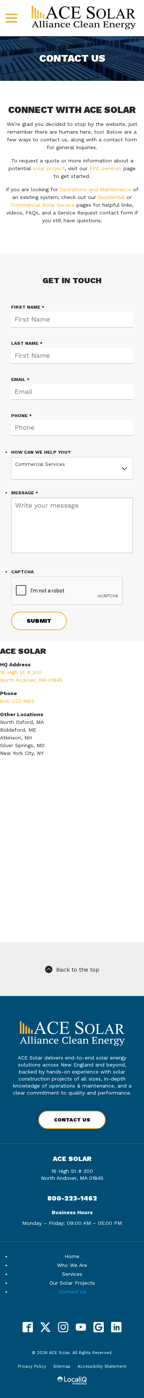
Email (22, 380)
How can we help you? (41, 452)
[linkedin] (116, 1327)
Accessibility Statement (102, 1366)
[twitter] (46, 1327)
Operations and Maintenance (95, 189)
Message (26, 493)
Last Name (28, 343)
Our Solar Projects (72, 1283)
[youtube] (81, 1327)
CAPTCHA (22, 571)
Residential (111, 197)
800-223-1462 (17, 701)
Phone (23, 416)
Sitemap (62, 1366)
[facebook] (28, 1327)
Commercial (25, 205)
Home (72, 1256)
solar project (49, 168)
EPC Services (105, 168)
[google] (99, 1327)
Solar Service (58, 205)
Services (72, 1274)
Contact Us (72, 58)
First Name (29, 307)
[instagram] (63, 1327)
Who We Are (72, 1265)
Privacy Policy (32, 1366)
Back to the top (77, 969)
